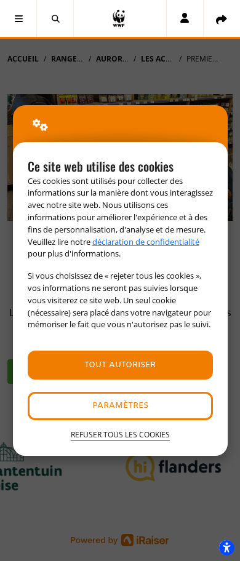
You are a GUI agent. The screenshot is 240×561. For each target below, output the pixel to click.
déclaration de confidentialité (145, 241)
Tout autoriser (120, 365)
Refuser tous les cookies (120, 434)
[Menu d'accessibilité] (226, 547)
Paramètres (120, 405)
